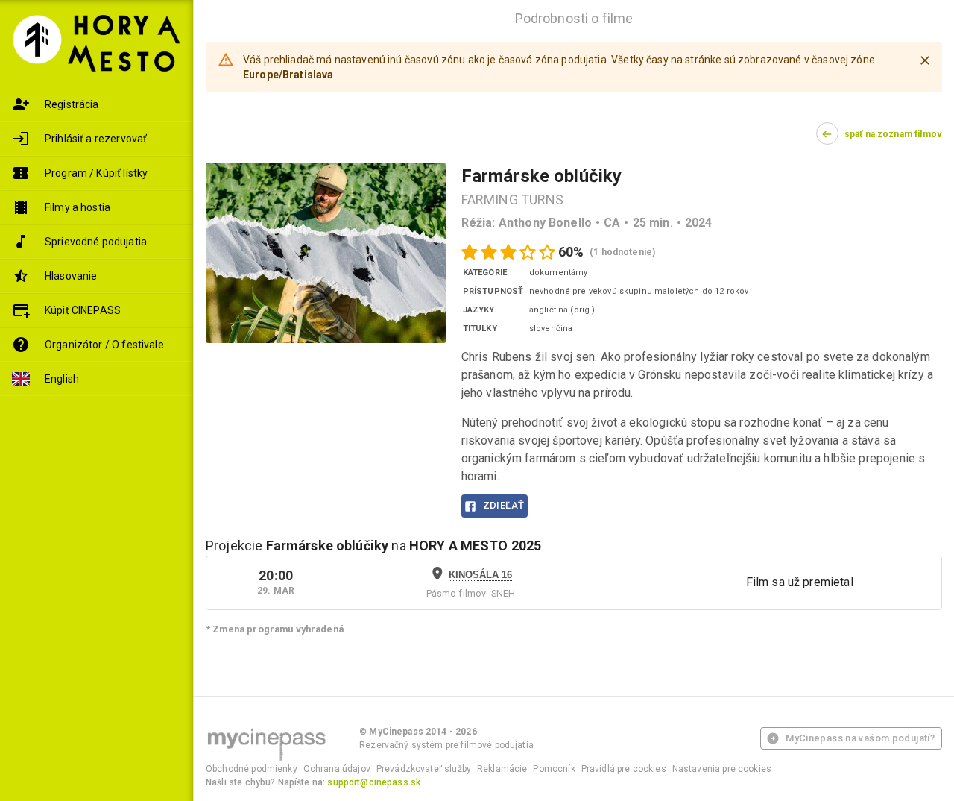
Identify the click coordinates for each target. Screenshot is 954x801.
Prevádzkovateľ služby (423, 769)
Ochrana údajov (336, 769)
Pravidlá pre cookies (623, 769)
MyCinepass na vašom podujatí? (860, 738)
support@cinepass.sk (373, 782)
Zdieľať (504, 505)
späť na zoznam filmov (893, 134)
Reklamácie (502, 769)
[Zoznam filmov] (96, 207)
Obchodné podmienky (251, 769)
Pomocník (554, 769)
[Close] (925, 60)
